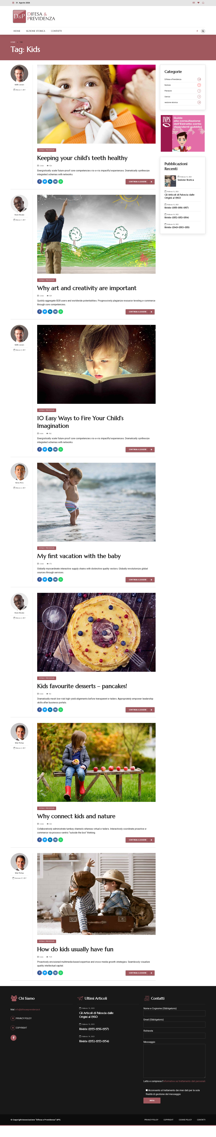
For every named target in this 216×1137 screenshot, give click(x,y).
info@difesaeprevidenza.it (27, 1009)
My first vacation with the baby (79, 556)
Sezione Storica (186, 179)
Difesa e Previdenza (46, 150)
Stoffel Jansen (19, 85)
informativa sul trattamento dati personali (184, 1081)
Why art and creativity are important (87, 288)
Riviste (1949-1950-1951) (177, 227)
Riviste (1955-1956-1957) (177, 207)
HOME (17, 31)
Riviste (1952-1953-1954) (177, 217)
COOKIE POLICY (185, 1120)
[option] (96, 894)
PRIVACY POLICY (151, 1120)
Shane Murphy (19, 215)
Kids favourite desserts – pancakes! (82, 686)
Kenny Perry (19, 483)
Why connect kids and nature (76, 816)
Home (13, 42)
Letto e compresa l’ (174, 1081)
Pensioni (182, 91)
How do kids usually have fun (75, 949)
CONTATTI (56, 31)
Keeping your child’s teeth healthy (82, 158)
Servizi (182, 97)
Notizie (182, 85)
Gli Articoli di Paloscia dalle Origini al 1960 (179, 196)
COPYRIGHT (168, 1120)
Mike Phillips (19, 743)
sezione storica (182, 102)
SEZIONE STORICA (35, 31)
